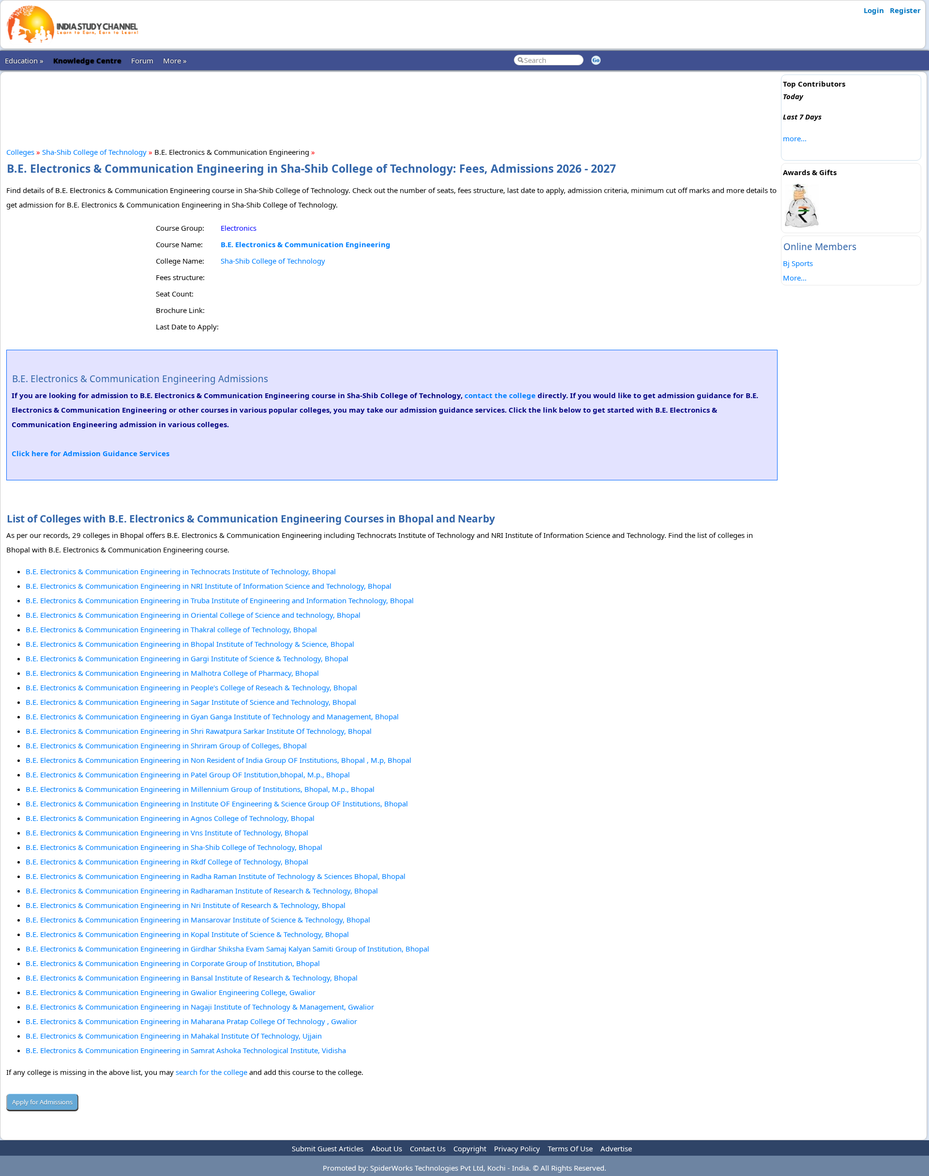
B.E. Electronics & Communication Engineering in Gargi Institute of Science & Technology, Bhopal (187, 658)
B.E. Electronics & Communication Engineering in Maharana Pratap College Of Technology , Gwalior (191, 1021)
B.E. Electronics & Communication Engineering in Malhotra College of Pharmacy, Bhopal (172, 673)
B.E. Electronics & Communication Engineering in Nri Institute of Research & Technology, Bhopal (185, 905)
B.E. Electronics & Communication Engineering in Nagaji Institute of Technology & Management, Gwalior (200, 1007)
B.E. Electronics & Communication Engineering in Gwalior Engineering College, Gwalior (170, 992)
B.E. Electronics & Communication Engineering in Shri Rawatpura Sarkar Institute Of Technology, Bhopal (199, 731)
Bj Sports (798, 263)
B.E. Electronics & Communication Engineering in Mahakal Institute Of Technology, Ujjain (174, 1036)
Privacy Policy (517, 1148)
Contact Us (428, 1148)
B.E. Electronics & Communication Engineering (305, 244)
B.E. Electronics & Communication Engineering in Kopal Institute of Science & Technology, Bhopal (187, 934)
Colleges (20, 152)
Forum (142, 60)
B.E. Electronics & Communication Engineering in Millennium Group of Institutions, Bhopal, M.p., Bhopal (200, 789)
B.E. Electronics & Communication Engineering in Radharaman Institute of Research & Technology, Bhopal (202, 890)
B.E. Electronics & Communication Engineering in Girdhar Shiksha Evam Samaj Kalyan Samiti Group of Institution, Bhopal (227, 948)
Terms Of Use (570, 1148)
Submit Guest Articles (327, 1148)
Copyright (469, 1148)
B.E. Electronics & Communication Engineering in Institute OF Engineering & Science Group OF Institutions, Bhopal (217, 803)
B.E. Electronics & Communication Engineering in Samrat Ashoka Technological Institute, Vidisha (186, 1050)
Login (874, 10)
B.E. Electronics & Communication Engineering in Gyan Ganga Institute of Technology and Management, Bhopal (212, 716)
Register (905, 10)
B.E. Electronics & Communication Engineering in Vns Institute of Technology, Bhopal (167, 832)
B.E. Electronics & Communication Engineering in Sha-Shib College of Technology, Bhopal (174, 847)
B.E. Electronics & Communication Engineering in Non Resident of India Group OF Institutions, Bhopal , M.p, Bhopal (218, 760)
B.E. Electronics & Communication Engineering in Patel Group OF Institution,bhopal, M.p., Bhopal (188, 774)
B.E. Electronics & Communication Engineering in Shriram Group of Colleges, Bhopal (166, 745)
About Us (386, 1148)
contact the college (500, 395)
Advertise (616, 1148)
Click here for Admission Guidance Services (90, 453)
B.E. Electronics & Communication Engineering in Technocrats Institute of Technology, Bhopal (181, 571)
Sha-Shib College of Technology (94, 152)
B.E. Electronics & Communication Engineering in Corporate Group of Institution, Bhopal (173, 963)
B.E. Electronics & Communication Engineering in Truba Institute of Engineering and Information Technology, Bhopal (220, 600)
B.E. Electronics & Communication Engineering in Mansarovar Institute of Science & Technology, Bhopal (198, 919)
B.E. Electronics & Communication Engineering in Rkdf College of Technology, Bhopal (167, 861)
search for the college (211, 1072)
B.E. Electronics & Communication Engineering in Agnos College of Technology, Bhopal (170, 818)
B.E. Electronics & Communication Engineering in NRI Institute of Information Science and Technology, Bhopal (208, 586)
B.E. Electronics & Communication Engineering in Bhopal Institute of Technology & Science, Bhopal (190, 644)
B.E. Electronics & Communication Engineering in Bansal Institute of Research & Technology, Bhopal (192, 977)
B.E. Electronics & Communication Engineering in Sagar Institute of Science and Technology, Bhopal (191, 702)
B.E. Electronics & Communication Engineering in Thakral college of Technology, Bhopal (171, 629)
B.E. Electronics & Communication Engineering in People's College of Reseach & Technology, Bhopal (191, 687)
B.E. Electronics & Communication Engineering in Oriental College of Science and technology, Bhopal (193, 615)
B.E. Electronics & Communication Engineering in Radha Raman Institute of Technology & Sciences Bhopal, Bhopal (215, 876)
